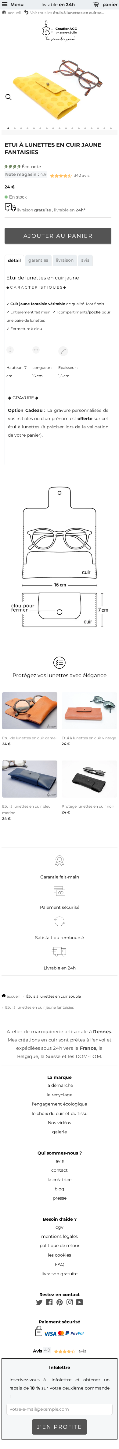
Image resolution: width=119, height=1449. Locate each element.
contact (59, 1170)
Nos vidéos (59, 1122)
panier (109, 4)
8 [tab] (53, 130)
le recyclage (59, 1094)
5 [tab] (34, 130)
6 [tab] (40, 130)
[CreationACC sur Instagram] (69, 1303)
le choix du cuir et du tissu (60, 1113)
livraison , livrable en (51, 209)
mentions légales (59, 1236)
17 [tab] (111, 130)
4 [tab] (27, 130)
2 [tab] (15, 130)
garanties (38, 260)
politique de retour (60, 1245)
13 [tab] (85, 130)
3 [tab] (21, 130)
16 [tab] (104, 130)
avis (47, 175)
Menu (16, 4)
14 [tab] (91, 130)
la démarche (59, 1085)
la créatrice (59, 1179)
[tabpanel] (59, 96)
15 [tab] (98, 130)
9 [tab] (59, 130)
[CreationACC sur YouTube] (79, 1303)
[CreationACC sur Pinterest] (59, 1303)
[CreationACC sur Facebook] (49, 1303)
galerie (59, 1131)
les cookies (59, 1255)
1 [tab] (8, 130)
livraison (65, 260)
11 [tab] (72, 130)
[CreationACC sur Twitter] (39, 1303)
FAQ (59, 1264)
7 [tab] (47, 130)
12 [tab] (79, 130)
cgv (59, 1227)
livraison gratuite (59, 1273)
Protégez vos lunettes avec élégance (59, 675)
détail (14, 260)
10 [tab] (66, 130)
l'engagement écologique (59, 1104)
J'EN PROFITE (59, 1427)
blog (59, 1188)
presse (60, 1198)
